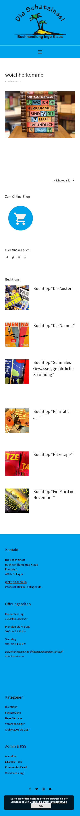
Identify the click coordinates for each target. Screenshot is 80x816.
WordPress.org (14, 773)
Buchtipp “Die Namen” (54, 325)
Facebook (8, 259)
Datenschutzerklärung (55, 801)
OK (41, 806)
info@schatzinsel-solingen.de (23, 587)
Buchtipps (11, 707)
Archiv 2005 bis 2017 (17, 729)
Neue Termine (13, 718)
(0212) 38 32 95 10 (15, 582)
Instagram (20, 259)
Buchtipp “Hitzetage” (53, 454)
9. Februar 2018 (13, 81)
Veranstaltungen (15, 724)
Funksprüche (13, 712)
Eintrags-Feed (13, 761)
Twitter (14, 259)
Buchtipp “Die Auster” (53, 288)
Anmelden (11, 756)
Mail (26, 259)
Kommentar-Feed (16, 767)
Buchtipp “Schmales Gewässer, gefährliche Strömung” (53, 368)
